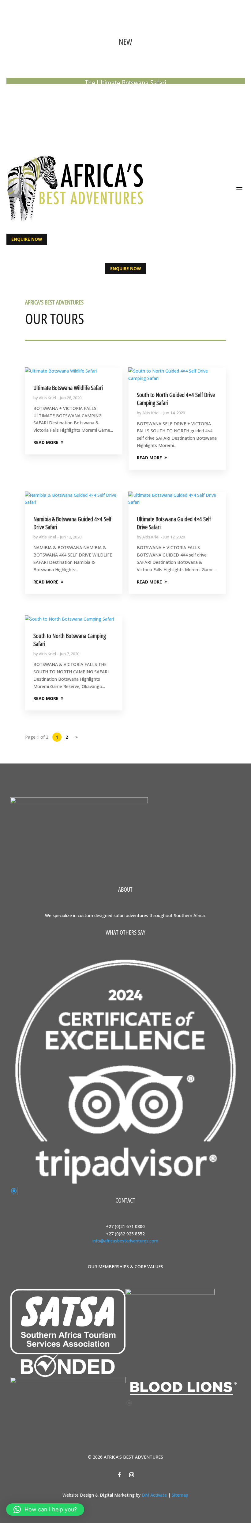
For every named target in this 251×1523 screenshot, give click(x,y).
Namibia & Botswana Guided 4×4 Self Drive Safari (72, 523)
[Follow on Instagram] (132, 98)
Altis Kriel (47, 397)
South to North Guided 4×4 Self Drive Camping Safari (176, 399)
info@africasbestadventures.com (125, 1241)
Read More (125, 82)
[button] (45, 1509)
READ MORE (45, 442)
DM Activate (154, 1495)
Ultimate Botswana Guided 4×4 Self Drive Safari (174, 523)
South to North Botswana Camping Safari (69, 640)
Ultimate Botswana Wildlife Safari (68, 388)
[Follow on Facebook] (119, 98)
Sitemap (180, 1495)
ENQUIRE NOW (26, 239)
